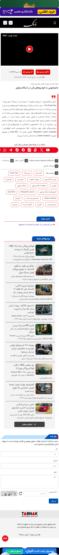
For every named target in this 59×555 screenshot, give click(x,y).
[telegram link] (11, 150)
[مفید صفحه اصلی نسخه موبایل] (29, 12)
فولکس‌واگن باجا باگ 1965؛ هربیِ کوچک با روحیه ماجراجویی (21, 250)
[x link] (42, 150)
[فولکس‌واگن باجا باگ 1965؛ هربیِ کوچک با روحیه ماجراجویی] (44, 250)
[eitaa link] (35, 150)
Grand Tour (14, 173)
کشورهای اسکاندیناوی (48, 192)
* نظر (56, 472)
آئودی (39, 204)
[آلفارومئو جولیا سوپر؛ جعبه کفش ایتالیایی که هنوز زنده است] (44, 388)
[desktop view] (11, 23)
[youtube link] (48, 150)
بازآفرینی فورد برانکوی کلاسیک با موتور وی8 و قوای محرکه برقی (23, 269)
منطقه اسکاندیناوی (39, 185)
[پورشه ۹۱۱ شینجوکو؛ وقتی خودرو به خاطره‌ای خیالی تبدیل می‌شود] (44, 349)
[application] (29, 49)
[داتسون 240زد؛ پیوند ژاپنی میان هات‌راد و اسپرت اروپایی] (44, 309)
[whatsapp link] (5, 150)
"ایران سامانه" (24, 534)
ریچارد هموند (34, 179)
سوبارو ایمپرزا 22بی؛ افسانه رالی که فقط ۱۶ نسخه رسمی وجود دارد (23, 289)
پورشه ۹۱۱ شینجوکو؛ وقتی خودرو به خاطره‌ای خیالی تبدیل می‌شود (22, 349)
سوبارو (17, 198)
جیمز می (20, 179)
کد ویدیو (29, 72)
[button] (29, 49)
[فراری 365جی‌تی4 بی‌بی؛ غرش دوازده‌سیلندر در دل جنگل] (44, 329)
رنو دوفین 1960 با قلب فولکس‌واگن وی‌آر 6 (23, 367)
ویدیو (15, 204)
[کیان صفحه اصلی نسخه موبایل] (29, 551)
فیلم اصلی (39, 80)
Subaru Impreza (50, 198)
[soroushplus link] (23, 150)
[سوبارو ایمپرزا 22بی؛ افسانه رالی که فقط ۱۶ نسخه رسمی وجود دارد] (44, 289)
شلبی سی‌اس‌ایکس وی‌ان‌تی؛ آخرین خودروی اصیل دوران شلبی (23, 408)
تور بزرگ (27, 173)
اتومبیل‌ (9, 179)
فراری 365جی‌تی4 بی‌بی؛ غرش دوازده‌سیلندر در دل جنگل (22, 329)
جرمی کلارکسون (50, 179)
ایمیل (55, 460)
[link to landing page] (30, 22)
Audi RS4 (11, 192)
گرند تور (39, 173)
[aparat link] (54, 150)
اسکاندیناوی (21, 185)
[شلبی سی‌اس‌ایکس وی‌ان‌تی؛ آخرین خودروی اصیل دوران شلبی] (44, 408)
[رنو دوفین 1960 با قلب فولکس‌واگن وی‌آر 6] (44, 369)
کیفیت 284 (39, 90)
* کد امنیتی (53, 492)
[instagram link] (29, 150)
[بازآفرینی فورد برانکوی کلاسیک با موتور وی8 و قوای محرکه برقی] (44, 270)
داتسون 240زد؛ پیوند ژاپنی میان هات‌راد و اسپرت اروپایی (21, 309)
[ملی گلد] (29, 4)
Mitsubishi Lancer (27, 192)
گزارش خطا (19, 160)
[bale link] (17, 150)
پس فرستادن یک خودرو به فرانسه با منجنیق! (36, 224)
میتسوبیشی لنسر (32, 198)
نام (57, 449)
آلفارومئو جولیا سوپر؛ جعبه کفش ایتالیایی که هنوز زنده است (21, 388)
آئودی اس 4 (27, 204)
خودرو (54, 185)
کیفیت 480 (39, 85)
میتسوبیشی (51, 204)
